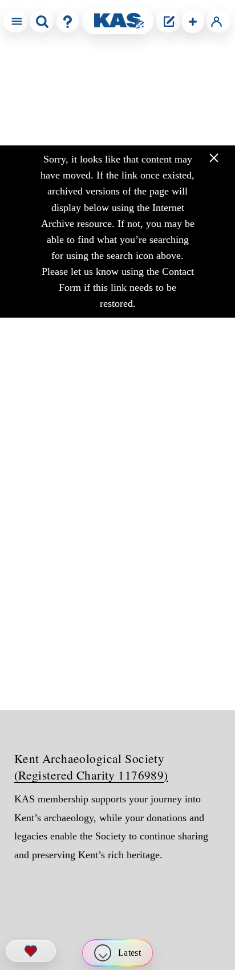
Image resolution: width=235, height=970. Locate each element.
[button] (192, 21)
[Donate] (30, 951)
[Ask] (68, 21)
